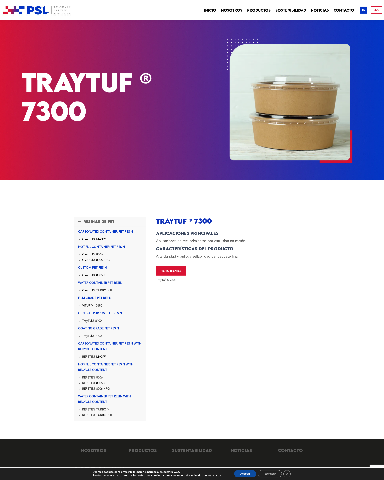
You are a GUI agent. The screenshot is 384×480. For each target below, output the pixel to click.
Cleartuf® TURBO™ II (97, 290)
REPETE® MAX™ (94, 357)
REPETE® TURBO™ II (97, 415)
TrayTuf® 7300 (92, 336)
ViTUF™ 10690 (92, 305)
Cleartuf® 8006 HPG (96, 260)
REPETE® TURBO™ (95, 409)
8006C (100, 275)
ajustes (216, 475)
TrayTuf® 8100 (92, 321)
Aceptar (245, 474)
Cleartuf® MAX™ (94, 239)
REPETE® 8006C (93, 383)
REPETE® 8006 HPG (96, 388)
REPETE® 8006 (92, 377)
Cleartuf (87, 275)
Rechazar (270, 474)
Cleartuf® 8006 (92, 254)
